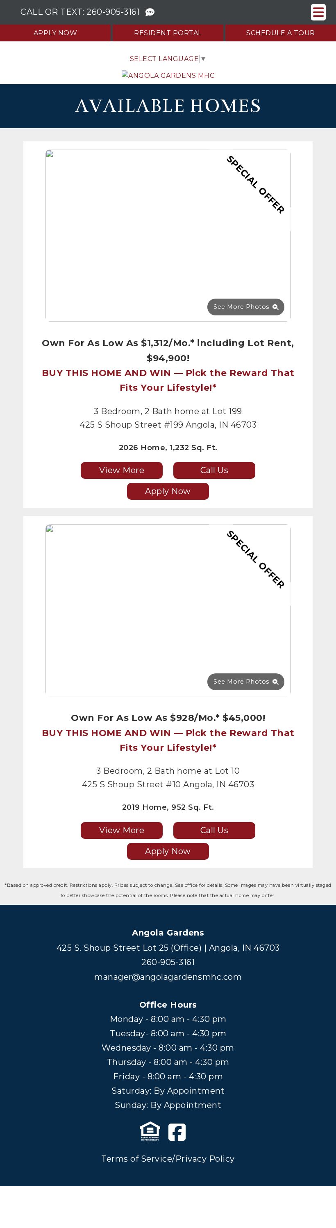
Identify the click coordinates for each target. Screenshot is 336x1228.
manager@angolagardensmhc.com (168, 977)
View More (122, 470)
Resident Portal (168, 33)
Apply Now (55, 33)
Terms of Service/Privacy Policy (168, 1159)
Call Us (214, 470)
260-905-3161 (113, 12)
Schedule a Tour (280, 33)
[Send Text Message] (150, 12)
